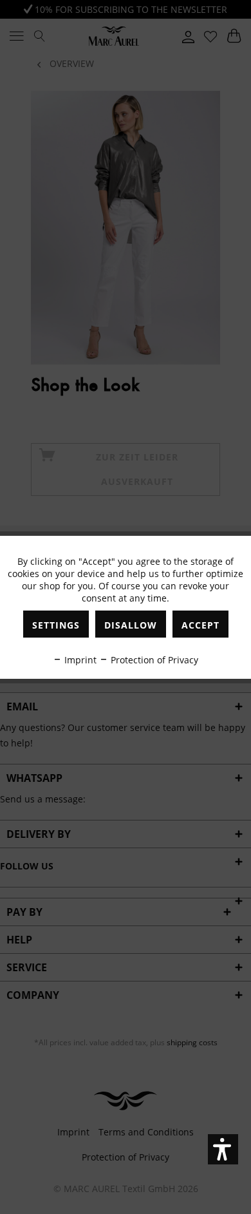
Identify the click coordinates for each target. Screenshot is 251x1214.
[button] (223, 1149)
